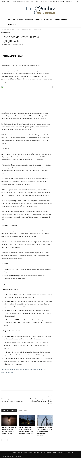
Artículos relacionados (9, 410)
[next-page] (6, 440)
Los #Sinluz (7, 44)
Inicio (14, 1)
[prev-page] (2, 440)
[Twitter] (8, 49)
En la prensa (44, 1)
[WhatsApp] (18, 49)
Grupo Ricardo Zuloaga (32, 1)
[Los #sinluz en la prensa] (40, 10)
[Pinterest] (13, 49)
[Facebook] (3, 49)
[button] (78, 1)
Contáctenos (69, 1)
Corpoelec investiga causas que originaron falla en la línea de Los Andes (41, 401)
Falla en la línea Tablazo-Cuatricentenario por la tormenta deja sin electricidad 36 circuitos (44, 432)
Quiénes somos (21, 1)
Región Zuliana (11, 29)
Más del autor (23, 410)
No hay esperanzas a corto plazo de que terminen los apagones (13, 400)
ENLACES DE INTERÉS (56, 1)
